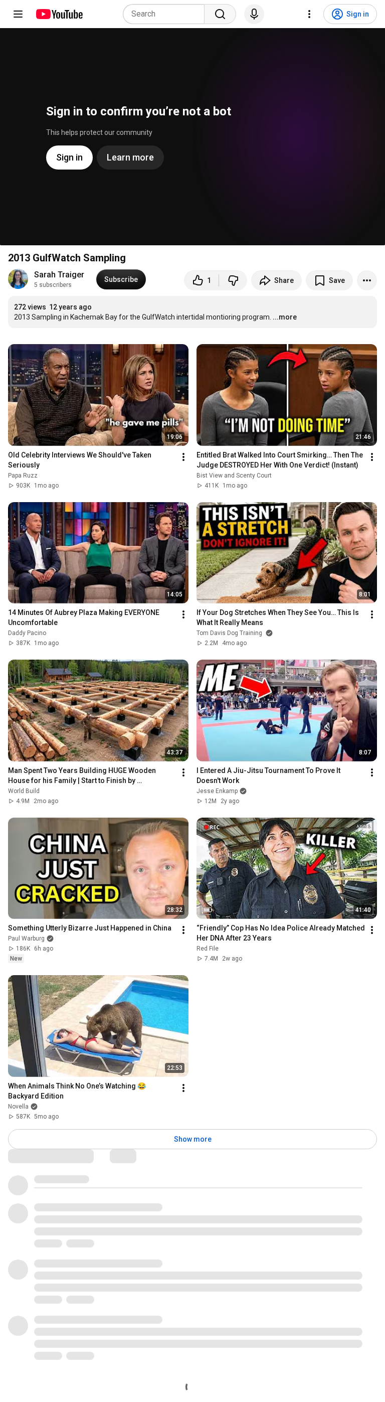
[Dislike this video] (233, 280)
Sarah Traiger (59, 274)
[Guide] (18, 14)
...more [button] (285, 317)
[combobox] (166, 14)
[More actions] (367, 280)
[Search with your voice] (254, 14)
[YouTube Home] (59, 14)
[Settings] (309, 14)
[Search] (220, 14)
